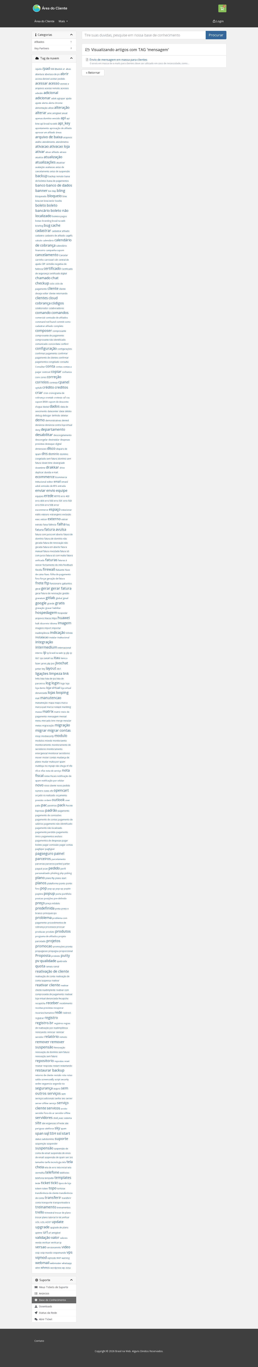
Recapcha (63, 998)
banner (41, 190)
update (58, 1221)
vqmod (41, 1257)
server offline (41, 1103)
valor (55, 1237)
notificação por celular (53, 780)
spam (63, 1128)
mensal (63, 716)
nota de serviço (53, 770)
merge (59, 720)
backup (41, 175)
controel (46, 372)
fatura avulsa (55, 529)
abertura (39, 74)
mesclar (67, 720)
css (68, 397)
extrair (64, 519)
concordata (54, 343)
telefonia (39, 1178)
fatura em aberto (51, 547)
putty (65, 955)
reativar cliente (47, 985)
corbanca (67, 372)
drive (62, 467)
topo (53, 1188)
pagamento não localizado (48, 828)
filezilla (38, 569)
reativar (55, 980)
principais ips (50, 913)
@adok (58, 69)
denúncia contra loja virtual (58, 425)
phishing (55, 873)
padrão (51, 810)
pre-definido (60, 898)
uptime (38, 1232)
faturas (51, 559)
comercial (40, 317)
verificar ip (56, 1242)
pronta (68, 946)
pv (37, 960)
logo (62, 683)
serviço (52, 1103)
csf (64, 397)
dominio (53, 454)
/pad (46, 68)
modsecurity (47, 736)
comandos (60, 312)
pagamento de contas (46, 819)
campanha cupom (55, 250)
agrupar (61, 98)
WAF (59, 1258)
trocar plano (41, 1217)
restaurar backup (49, 1070)
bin (49, 191)
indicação (57, 632)
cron (46, 393)
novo (39, 785)
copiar (56, 371)
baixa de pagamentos (58, 180)
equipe (61, 490)
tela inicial (62, 1167)
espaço (55, 509)
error (56, 504)
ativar (40, 151)
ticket (45, 1182)
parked (58, 863)
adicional (51, 92)
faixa (45, 524)
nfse (43, 770)
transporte (47, 1202)
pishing (68, 873)
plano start (60, 878)
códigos (57, 303)
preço (40, 903)
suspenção (40, 1143)
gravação (40, 608)
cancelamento (46, 254)
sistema (68, 1118)
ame (49, 113)
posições (48, 898)
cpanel (63, 382)
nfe (70, 765)
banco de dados (59, 185)
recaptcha (40, 1003)
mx (46, 765)
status (38, 1139)
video (66, 1247)
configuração (46, 348)
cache (55, 225)
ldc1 (59, 668)
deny (37, 429)
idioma (53, 623)
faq (68, 524)
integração (44, 642)
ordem (47, 800)
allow (51, 107)
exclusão (66, 514)
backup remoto (56, 176)
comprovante (59, 331)
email (57, 481)
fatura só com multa (56, 555)
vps (69, 1252)
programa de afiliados (46, 936)
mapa (51, 702)
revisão (57, 1075)
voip (37, 1252)
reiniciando (41, 1032)
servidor (64, 1108)
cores (43, 377)
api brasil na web (48, 123)
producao (40, 931)
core (37, 377)
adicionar (43, 98)
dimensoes (40, 448)
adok (53, 98)
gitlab (50, 597)
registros (58, 1023)
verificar (46, 1242)
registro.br (44, 1022)
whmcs (45, 1267)
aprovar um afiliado (45, 132)
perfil (63, 868)
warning (66, 1258)
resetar (38, 1065)
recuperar (59, 1007)
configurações (65, 348)
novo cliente (50, 785)
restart (56, 1065)
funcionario (55, 583)
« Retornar (93, 73)
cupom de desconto (58, 401)
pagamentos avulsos (51, 836)
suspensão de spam (55, 1157)
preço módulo (52, 903)
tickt (54, 1182)
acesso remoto (52, 88)
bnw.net (39, 200)
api (63, 118)
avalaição (40, 167)
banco (40, 185)
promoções (59, 946)
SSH (53, 1133)
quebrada (62, 961)
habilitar (56, 608)
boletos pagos (59, 216)
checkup (42, 283)
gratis (60, 603)
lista (42, 678)
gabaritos (67, 583)
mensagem (53, 716)
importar (56, 628)
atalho (38, 141)
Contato (39, 1340)
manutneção (41, 702)
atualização (53, 156)
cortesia (53, 382)
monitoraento (60, 740)
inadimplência (42, 633)
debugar (46, 415)
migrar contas (59, 730)
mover (38, 757)
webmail (42, 1262)
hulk (37, 623)
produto (50, 931)
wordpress (55, 1267)
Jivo (53, 663)
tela (64, 1162)
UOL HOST (45, 1222)
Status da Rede (47, 1312)
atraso (63, 152)
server (69, 1098)
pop (43, 888)
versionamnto (54, 1247)
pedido (54, 868)
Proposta (43, 955)
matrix (47, 711)
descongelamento (63, 435)
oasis (46, 790)
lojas (51, 692)
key (43, 668)
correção (54, 376)
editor (50, 481)
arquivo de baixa (48, 137)
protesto (55, 956)
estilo (38, 514)
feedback (68, 564)
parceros (50, 863)
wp (63, 1267)
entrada (62, 486)
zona (68, 1267)
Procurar (216, 35)
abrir (64, 73)
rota (64, 1075)
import (47, 628)
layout (51, 668)
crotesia (58, 397)
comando (43, 312)
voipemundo (59, 1252)
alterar (41, 112)
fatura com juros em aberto (49, 534)
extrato (38, 524)
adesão (39, 93)
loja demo (40, 688)
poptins (39, 893)
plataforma (52, 883)
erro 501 (58, 500)
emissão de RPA (49, 486)
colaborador (41, 308)
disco (51, 448)
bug (47, 225)
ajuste (38, 103)
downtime (40, 467)
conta (51, 366)
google (41, 603)
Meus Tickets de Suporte (53, 1287)
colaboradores (56, 308)
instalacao (42, 637)
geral (37, 588)
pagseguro (44, 853)
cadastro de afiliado (55, 235)
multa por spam (57, 761)
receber (52, 1002)
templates (62, 1177)
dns (45, 453)
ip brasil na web (55, 652)
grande (50, 603)
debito (68, 411)
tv (57, 1217)
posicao (39, 898)
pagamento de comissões (48, 815)
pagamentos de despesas (48, 840)
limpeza (55, 673)
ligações (41, 673)
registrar (39, 1018)
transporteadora (61, 1202)
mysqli (51, 765)
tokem (38, 1188)
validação (42, 1237)
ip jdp (66, 652)
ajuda (68, 98)
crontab (49, 397)
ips (41, 658)
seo (63, 1098)
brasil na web (58, 220)
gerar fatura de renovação (48, 593)
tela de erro (50, 1167)
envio (50, 490)
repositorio (44, 1060)
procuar (61, 926)
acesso (53, 83)
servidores (44, 1117)
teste (37, 1183)
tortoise (61, 1188)
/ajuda (38, 69)
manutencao (50, 697)
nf (67, 765)
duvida (47, 472)
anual (64, 113)
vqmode (51, 1258)
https (54, 618)
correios (42, 382)
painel (59, 853)
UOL (37, 1222)
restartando (66, 1065)
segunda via (59, 1083)
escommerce (41, 509)
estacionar (66, 509)
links (37, 678)
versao (40, 1247)
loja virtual (53, 688)
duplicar (39, 472)
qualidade (48, 960)
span (39, 1133)
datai (61, 411)
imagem (64, 623)
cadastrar (43, 230)
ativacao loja (59, 146)
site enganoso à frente (53, 1123)
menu (38, 720)
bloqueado (41, 196)
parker (66, 863)
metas (38, 725)
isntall (47, 658)
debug (38, 415)
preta (58, 908)
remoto (63, 1037)
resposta (47, 1065)
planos (41, 883)
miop (38, 736)
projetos (53, 940)
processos (50, 926)
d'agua (38, 406)
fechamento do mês (53, 564)
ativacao (42, 146)
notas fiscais (50, 776)
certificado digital (58, 273)
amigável (56, 113)
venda (38, 1242)
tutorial (52, 1217)
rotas (69, 1075)
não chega (60, 765)
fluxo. (47, 574)
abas (68, 69)
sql (46, 1133)
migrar (41, 730)
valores (63, 1238)
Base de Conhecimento (52, 1300)
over (67, 800)
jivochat (61, 663)
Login (219, 21)
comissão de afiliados (57, 317)
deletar (64, 415)
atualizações (45, 162)
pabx (37, 805)
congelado (54, 361)
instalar (53, 637)
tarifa (47, 1162)
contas (59, 366)
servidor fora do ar (44, 1113)
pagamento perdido (45, 832)
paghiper (39, 849)
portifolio (66, 893)
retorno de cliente (44, 1075)
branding (46, 220)
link (66, 673)
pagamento (63, 810)
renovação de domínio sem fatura (52, 1052)
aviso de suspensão (60, 171)
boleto (40, 205)
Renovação (59, 1047)
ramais (49, 966)
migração (62, 725)
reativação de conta (45, 976)
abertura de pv (52, 74)
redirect (67, 1012)
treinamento (45, 1207)
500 (52, 69)
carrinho (39, 259)
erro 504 (39, 504)
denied (65, 420)
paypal (38, 868)
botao (38, 220)
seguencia (47, 1083)
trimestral (49, 1212)
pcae (45, 868)
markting (66, 707)
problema (43, 917)
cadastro (39, 235)
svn (67, 1157)
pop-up (59, 888)
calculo (38, 240)
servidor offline (62, 1113)
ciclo (52, 283)
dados (55, 406)
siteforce (49, 1128)
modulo (60, 735)
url (45, 1232)
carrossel (49, 259)
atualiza (39, 157)
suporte (61, 1138)
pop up (51, 888)
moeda (48, 740)
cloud (53, 297)
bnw (64, 196)
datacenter (53, 411)
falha (61, 524)
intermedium (46, 647)
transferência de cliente (47, 1193)
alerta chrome (55, 103)
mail (37, 698)
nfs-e (37, 770)
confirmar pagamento (46, 353)
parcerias (40, 863)
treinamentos (63, 1207)
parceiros (43, 858)
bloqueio (54, 195)
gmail (65, 598)
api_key (64, 123)
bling (61, 190)
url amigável (54, 1232)
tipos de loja (65, 1183)
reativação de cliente (52, 971)
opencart (61, 790)
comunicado (41, 343)
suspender (52, 1143)
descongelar (41, 439)
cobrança (43, 303)
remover (42, 1041)
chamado (43, 278)
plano (40, 877)
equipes (39, 496)
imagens (39, 628)
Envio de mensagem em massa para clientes (139, 61)
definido (56, 415)
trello (39, 1212)
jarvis (43, 663)
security (65, 1079)
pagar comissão (51, 844)
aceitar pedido (57, 78)
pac (44, 805)
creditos (61, 387)
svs (71, 1157)
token (45, 1188)
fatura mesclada (51, 551)
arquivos (67, 137)
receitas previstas (44, 1007)
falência (52, 524)
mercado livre (48, 720)
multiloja (39, 765)
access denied (42, 78)
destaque (50, 443)
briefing (39, 225)
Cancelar (63, 255)
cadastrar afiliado (61, 231)
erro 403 (65, 496)
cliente (53, 288)
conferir (65, 343)
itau (57, 657)
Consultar (40, 366)
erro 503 (67, 500)
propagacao (41, 951)
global (59, 598)
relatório (51, 1036)
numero (39, 790)
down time (47, 462)
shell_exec (58, 1118)
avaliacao (50, 167)
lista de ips (50, 678)
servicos (53, 1108)
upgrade (42, 1227)
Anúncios (43, 1293)
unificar (65, 1217)
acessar (41, 83)
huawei (64, 617)
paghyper (50, 849)
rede (58, 1012)
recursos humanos (44, 1012)
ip (44, 652)
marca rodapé (54, 707)
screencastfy (47, 1079)
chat (54, 278)
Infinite (69, 633)
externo (54, 518)
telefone (52, 1172)
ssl (59, 1133)
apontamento (42, 128)
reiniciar (51, 1032)
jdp (48, 663)
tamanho (39, 1162)
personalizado (42, 873)
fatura (39, 530)
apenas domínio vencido (47, 118)
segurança (44, 1088)
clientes (41, 297)
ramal (56, 966)
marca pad (40, 707)
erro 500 (49, 500)
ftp (46, 583)
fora (37, 578)
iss (51, 658)
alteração (62, 107)
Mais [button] (62, 21)
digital (58, 443)
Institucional (63, 637)
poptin (67, 888)
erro (57, 496)
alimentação (41, 107)
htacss (48, 618)
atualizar (60, 162)
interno (38, 652)
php (62, 873)
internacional (64, 647)
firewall (49, 569)
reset (66, 1061)
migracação (48, 725)
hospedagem (46, 612)
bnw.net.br (49, 200)
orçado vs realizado (45, 795)
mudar (45, 761)
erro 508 (49, 504)
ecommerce (45, 476)
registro (51, 1017)
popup (49, 893)
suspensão (44, 1148)
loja (67, 683)
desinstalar (53, 439)
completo (58, 326)
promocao (43, 946)
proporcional (66, 951)
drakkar (52, 467)
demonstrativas (53, 420)
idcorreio (44, 623)
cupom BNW (41, 401)
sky (57, 1128)
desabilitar (44, 434)
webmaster (55, 1263)
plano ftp (50, 878)
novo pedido (63, 785)
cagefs (69, 235)
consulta (64, 361)
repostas (59, 1061)
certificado (52, 268)
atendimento (48, 141)
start (66, 1133)
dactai (46, 406)
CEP (43, 264)
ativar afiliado (52, 152)
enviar (40, 490)
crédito (48, 387)
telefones (64, 1172)
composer (43, 330)
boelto (58, 200)
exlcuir (44, 519)
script (57, 1079)
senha (58, 1098)
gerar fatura (61, 588)
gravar (48, 608)
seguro (56, 1088)
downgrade (59, 462)
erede (49, 495)
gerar (45, 588)
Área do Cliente (44, 21)
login (55, 683)
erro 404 (39, 500)
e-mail (55, 472)
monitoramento (43, 744)
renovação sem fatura (46, 1056)
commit (60, 321)
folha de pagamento (60, 574)
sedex (38, 1083)
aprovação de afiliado (61, 128)
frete (39, 583)
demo (40, 420)
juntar (38, 668)
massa (38, 711)
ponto (62, 883)
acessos (65, 88)
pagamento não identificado (58, 823)
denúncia (39, 425)
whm (37, 1267)
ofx (51, 790)
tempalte (49, 1178)
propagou (53, 951)
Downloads (45, 1306)
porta (58, 893)
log (48, 683)
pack (61, 805)
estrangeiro (56, 514)
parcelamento (59, 859)
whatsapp (67, 1263)
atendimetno (62, 141)
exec (37, 519)
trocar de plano (63, 1212)
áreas (58, 132)
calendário (48, 240)
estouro (45, 514)
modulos (39, 740)
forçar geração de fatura (52, 578)
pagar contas (66, 844)
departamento (53, 429)
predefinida (44, 908)
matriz (57, 711)
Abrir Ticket (45, 1319)
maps (58, 702)
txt (60, 1217)
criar (39, 392)
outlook (58, 799)
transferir (53, 1197)
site (38, 1122)
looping (62, 692)
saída (38, 1079)
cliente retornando (58, 293)
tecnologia (56, 1162)
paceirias (52, 805)
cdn (56, 259)
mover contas (49, 757)
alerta (45, 103)
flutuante (60, 569)
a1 (64, 69)
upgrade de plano (59, 1227)
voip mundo (46, 1252)
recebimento (65, 1003)
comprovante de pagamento (49, 335)
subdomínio (48, 1139)
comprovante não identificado (50, 339)
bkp (54, 191)
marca (64, 702)
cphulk (38, 387)
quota (40, 966)
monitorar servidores (59, 753)
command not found (45, 321)
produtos (63, 931)
